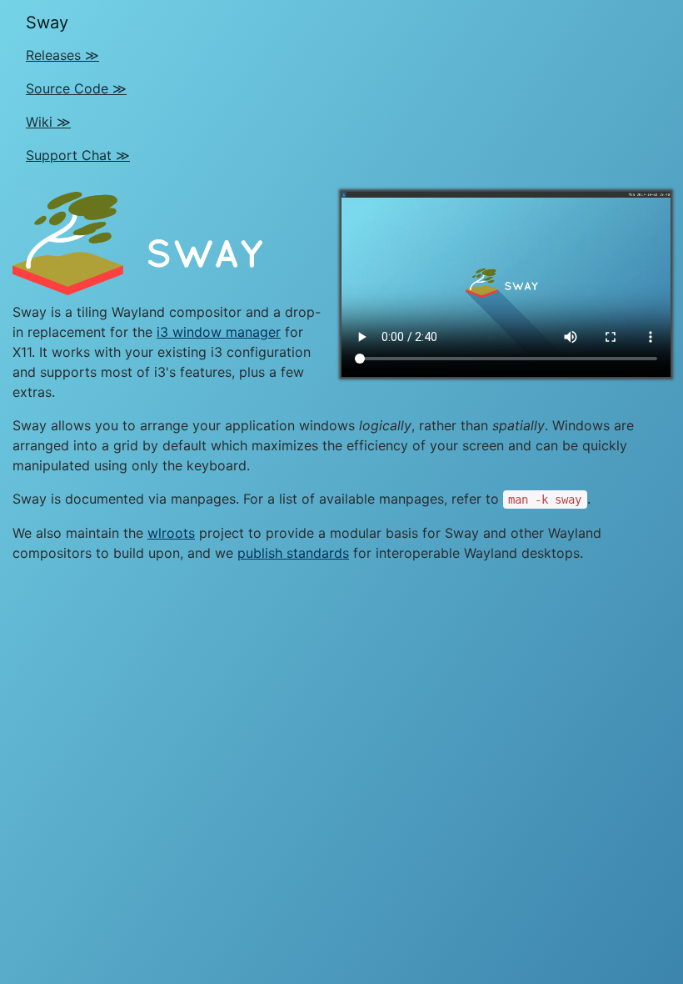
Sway (47, 23)
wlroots (171, 533)
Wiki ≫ (48, 121)
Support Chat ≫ (78, 155)
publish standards (293, 553)
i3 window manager (219, 332)
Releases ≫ (62, 55)
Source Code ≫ (76, 88)
